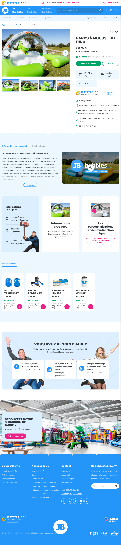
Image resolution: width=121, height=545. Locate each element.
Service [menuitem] (105, 18)
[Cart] (116, 10)
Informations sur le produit (14, 146)
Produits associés (9, 263)
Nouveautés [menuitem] (33, 18)
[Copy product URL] (111, 31)
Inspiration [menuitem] (47, 18)
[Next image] (65, 53)
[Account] (106, 10)
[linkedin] (69, 501)
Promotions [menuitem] (20, 18)
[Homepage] (5, 10)
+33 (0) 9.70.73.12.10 (70, 490)
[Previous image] (7, 53)
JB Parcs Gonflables (46, 10)
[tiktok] (86, 501)
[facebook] (63, 501)
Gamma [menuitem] (5, 18)
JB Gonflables (17, 10)
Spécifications (38, 146)
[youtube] (75, 501)
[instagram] (81, 501)
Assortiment (12, 25)
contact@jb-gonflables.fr (71, 494)
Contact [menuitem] (116, 18)
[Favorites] (111, 10)
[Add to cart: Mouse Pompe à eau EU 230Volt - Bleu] (43, 306)
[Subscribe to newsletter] (116, 486)
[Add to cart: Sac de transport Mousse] (19, 306)
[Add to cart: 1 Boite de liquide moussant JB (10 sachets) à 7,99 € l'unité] (67, 306)
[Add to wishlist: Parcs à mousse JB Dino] (116, 31)
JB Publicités (32, 10)
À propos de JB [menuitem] (92, 18)
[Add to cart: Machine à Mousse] (90, 306)
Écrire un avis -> (12, 522)
